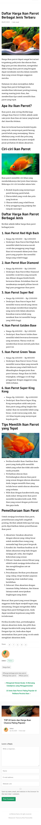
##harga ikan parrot (9, 676)
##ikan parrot (23, 676)
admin (7, 661)
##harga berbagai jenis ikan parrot (14, 673)
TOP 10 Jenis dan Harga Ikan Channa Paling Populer (17, 721)
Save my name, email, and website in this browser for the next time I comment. (20, 793)
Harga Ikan (6, 667)
